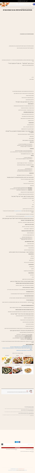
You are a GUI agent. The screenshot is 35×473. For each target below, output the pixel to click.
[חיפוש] (6, 5)
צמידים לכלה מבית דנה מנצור (29, 216)
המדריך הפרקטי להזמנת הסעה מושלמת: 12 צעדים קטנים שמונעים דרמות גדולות (21, 346)
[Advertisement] (17, 18)
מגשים (33, 8)
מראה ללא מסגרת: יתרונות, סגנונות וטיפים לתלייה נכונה (26, 413)
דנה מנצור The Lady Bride (17, 210)
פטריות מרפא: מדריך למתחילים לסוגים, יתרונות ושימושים (24, 350)
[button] (34, 4)
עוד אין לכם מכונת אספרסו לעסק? (27, 345)
